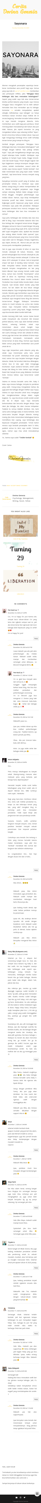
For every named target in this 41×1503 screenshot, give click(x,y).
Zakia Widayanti (13, 1368)
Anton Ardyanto (13, 759)
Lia (12, 110)
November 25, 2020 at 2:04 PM (17, 762)
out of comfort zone (22, 91)
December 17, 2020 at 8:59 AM (22, 1216)
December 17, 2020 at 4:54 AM (17, 1245)
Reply (36, 638)
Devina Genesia (18, 644)
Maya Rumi (12, 1182)
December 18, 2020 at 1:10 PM (22, 1342)
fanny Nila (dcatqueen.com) (17, 951)
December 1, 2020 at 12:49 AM (17, 1124)
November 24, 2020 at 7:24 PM (17, 613)
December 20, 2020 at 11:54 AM (23, 1408)
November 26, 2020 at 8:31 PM (22, 647)
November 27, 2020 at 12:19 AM (18, 954)
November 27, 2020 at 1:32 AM (22, 675)
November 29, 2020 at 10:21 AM (23, 717)
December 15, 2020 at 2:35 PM (17, 1185)
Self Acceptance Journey (17, 485)
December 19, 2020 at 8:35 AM (17, 1371)
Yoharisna (11, 1308)
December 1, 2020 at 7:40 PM (22, 1159)
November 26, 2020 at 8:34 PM (22, 879)
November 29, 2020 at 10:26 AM (23, 1068)
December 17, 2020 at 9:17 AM (22, 1277)
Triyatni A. (11, 1242)
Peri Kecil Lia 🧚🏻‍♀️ (13, 610)
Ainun (10, 1122)
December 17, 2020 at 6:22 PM (17, 1311)
